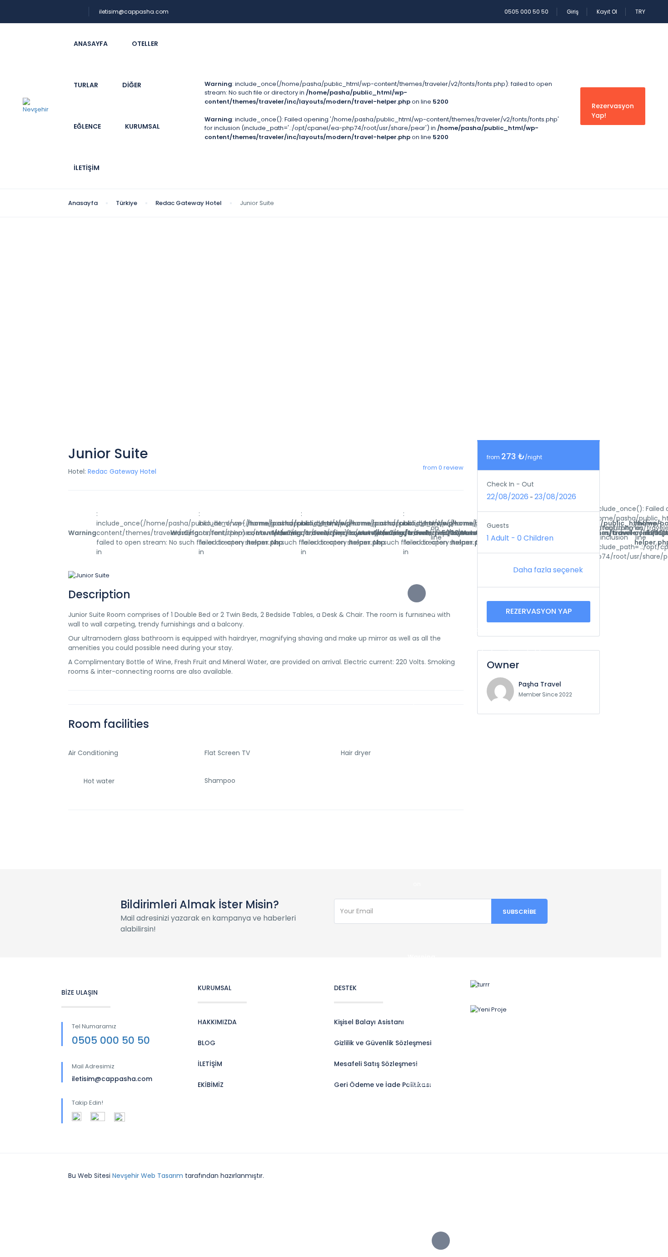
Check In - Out (510, 484)
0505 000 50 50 (526, 11)
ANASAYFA (91, 43)
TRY (640, 11)
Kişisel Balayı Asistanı (369, 1022)
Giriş (572, 11)
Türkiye (126, 203)
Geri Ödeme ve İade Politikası (382, 1084)
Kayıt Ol (607, 11)
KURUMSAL (142, 126)
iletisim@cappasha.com (134, 11)
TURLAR (86, 85)
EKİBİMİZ (211, 1084)
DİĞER (131, 85)
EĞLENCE (87, 126)
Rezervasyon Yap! (613, 110)
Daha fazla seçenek (549, 570)
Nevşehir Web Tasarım (147, 1175)
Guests (498, 525)
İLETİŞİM (210, 1063)
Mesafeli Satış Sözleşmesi (375, 1063)
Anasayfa (83, 203)
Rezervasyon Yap (539, 611)
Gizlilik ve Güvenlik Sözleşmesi (382, 1042)
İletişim (87, 167)
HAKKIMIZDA (217, 1022)
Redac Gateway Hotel (188, 203)
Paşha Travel (539, 684)
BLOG (206, 1042)
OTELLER (145, 43)
